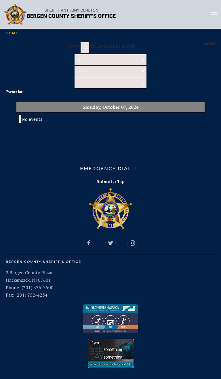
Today (74, 46)
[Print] (206, 44)
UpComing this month (113, 46)
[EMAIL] (212, 44)
